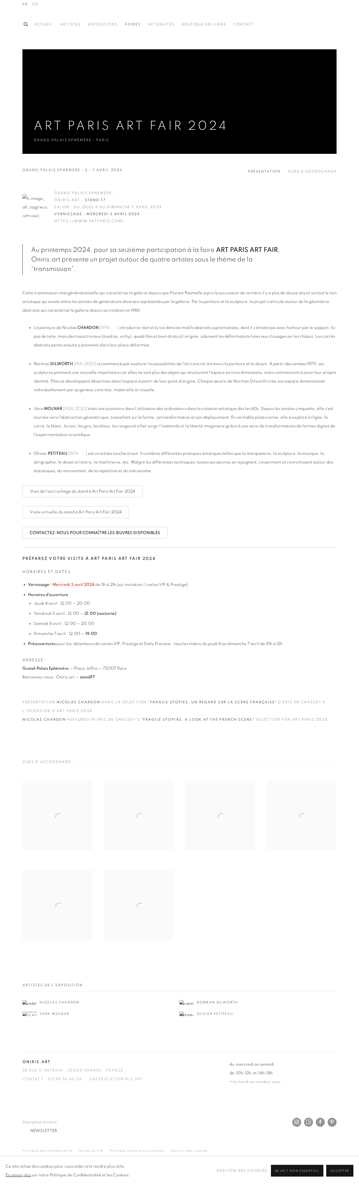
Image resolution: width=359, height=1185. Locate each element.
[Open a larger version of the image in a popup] (57, 815)
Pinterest (332, 1122)
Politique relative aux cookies (137, 1150)
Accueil (43, 24)
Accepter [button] (339, 1170)
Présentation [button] (264, 171)
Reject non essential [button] (297, 1170)
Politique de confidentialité (47, 1150)
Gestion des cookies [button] (189, 1150)
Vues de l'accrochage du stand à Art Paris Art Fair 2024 (82, 491)
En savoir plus (18, 1175)
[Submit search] (26, 23)
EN (35, 4)
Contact (243, 24)
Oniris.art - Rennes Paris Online (314, 24)
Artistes (70, 24)
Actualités (161, 24)
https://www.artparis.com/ (89, 221)
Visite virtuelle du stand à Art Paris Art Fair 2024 (76, 512)
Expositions (103, 24)
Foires (133, 24)
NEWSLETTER (43, 1131)
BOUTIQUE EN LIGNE (204, 24)
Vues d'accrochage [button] (312, 171)
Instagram (296, 1122)
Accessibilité (91, 1150)
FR (25, 4)
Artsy (308, 1122)
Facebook (320, 1122)
